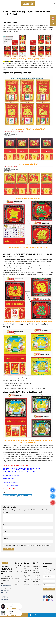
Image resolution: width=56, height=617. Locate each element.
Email (4, 531)
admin (15, 17)
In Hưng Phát (11, 489)
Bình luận (5, 512)
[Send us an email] (52, 596)
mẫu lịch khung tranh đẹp (10, 495)
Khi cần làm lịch (9, 324)
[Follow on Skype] (49, 600)
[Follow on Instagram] (47, 596)
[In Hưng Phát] (28, 3)
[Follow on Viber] (52, 600)
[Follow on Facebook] (44, 596)
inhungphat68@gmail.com (12, 475)
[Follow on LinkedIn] (44, 600)
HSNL (53, 16)
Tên (4, 525)
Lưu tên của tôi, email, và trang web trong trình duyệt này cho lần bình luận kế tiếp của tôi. (28, 545)
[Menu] (2, 3)
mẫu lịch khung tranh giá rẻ (25, 495)
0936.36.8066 (6, 482)
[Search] (54, 3)
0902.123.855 (6, 485)
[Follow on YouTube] (47, 600)
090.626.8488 (14, 485)
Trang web (5, 538)
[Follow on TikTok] (49, 596)
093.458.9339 (14, 482)
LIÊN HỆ (53, 22)
